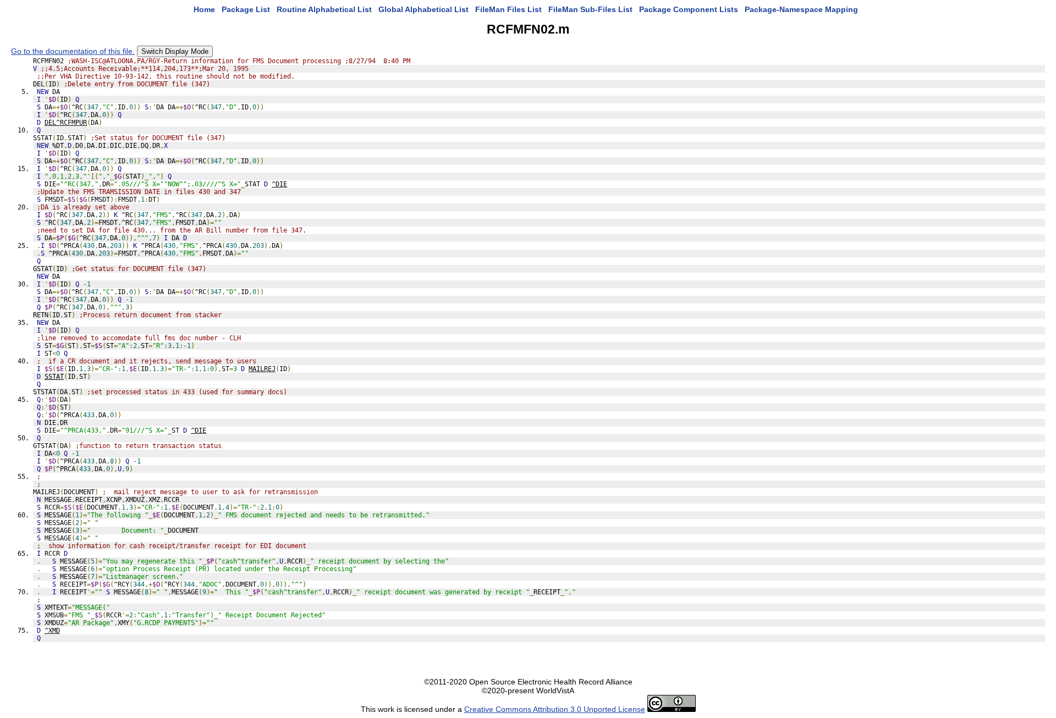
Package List (246, 9)
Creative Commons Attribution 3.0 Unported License (554, 709)
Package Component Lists (688, 9)
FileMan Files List (508, 9)
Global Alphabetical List (423, 9)
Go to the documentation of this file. (73, 51)
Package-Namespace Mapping (801, 9)
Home (204, 9)
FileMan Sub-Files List (590, 9)
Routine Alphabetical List (324, 9)
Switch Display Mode (174, 51)
